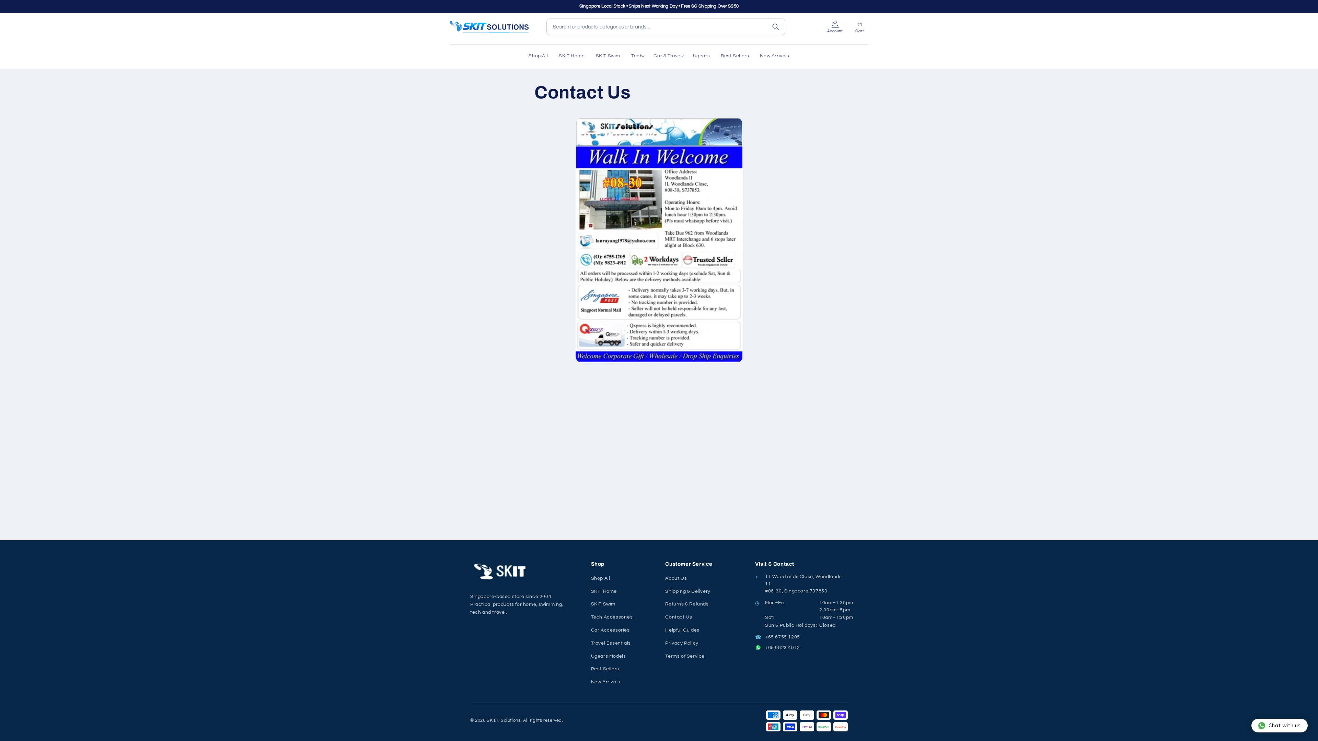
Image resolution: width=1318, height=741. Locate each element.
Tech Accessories (612, 617)
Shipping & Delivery (687, 591)
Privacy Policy (681, 643)
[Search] (776, 27)
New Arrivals (605, 682)
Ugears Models (608, 656)
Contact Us (678, 617)
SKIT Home (604, 591)
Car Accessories (610, 630)
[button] (636, 56)
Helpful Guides (682, 630)
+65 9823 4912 (782, 647)
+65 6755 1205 (782, 637)
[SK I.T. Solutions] (501, 571)
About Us (676, 578)
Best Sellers (605, 669)
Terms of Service (685, 656)
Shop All (600, 578)
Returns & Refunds (686, 604)
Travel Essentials (611, 643)
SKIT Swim (603, 604)
